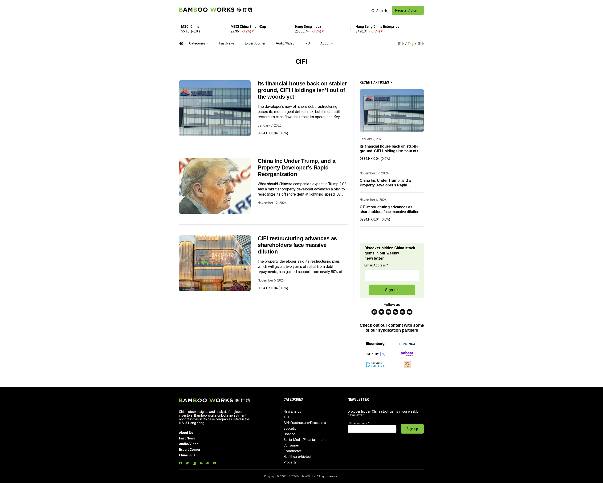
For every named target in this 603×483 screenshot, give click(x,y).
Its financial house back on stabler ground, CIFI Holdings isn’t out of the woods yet (302, 90)
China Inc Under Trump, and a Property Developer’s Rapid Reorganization (296, 167)
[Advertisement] (312, 10)
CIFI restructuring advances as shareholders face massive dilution (297, 245)
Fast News (227, 43)
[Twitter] (381, 312)
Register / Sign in (407, 10)
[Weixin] (395, 312)
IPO (307, 43)
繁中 (400, 44)
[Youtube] (409, 312)
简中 (420, 44)
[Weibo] (402, 312)
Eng (411, 44)
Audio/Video (285, 43)
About (325, 43)
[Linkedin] (388, 312)
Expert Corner (255, 43)
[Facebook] (374, 312)
